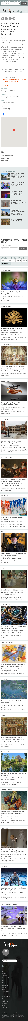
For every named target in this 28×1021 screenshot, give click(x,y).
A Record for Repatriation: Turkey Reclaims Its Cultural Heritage (12, 333)
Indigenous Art (7, 643)
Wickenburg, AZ (6, 109)
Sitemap (5, 976)
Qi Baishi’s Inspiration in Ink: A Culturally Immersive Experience (11, 598)
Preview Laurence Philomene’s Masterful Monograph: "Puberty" (11, 817)
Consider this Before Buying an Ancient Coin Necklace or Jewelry (13, 338)
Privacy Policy (14, 1016)
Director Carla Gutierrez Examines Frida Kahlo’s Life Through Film (14, 934)
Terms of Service (21, 1016)
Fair (2, 532)
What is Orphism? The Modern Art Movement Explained (12, 779)
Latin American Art (9, 904)
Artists (4, 1003)
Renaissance (6, 345)
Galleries (5, 1001)
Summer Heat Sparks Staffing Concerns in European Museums (11, 442)
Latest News (6, 985)
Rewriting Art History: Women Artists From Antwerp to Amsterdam (13, 480)
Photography (6, 270)
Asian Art (5, 568)
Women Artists (7, 457)
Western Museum (7, 155)
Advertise (5, 994)
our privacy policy (5, 1013)
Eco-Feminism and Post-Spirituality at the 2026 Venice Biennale (14, 627)
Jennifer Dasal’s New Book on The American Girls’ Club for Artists (12, 812)
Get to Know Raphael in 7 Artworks (13, 366)
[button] (2, 18)
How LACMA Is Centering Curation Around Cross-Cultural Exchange (12, 631)
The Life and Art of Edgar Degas (12, 590)
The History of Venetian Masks (17, 220)
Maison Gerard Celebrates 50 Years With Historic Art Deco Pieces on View (13, 525)
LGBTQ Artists (6, 790)
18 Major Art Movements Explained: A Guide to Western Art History (13, 370)
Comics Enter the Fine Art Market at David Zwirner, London (13, 889)
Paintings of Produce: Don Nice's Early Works (18, 202)
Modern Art (6, 752)
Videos (4, 989)
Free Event (4, 160)
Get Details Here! (5, 85)
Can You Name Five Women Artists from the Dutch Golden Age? (12, 484)
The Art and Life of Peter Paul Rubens (13, 710)
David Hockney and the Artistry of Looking (18, 184)
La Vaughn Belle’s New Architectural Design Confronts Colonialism (12, 740)
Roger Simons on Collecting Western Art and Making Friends (13, 554)
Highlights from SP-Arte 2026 (11, 926)
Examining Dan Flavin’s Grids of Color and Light (17, 193)
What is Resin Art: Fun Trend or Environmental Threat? (11, 783)
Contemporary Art (9, 604)
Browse (4, 999)
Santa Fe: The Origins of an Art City (12, 673)
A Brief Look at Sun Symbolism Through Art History (11, 329)
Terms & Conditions (8, 978)
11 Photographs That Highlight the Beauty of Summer (13, 293)
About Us (5, 971)
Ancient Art (6, 306)
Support (5, 973)
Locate (3, 114)
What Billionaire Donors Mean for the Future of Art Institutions (18, 176)
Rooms (4, 1005)
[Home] (7, 10)
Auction (4, 828)
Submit (24, 3)
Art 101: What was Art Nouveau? (11, 522)
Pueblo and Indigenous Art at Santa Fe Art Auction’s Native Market (13, 665)
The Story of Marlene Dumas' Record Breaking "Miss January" (13, 860)
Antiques (5, 495)
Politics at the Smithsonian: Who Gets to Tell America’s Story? (18, 212)
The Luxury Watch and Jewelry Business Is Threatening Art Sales (12, 851)
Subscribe (23, 248)
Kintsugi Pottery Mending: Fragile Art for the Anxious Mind (13, 593)
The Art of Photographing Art (10, 301)
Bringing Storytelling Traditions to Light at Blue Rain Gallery (12, 404)
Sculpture (5, 381)
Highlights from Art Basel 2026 (11, 558)
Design (4, 715)
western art (5, 158)
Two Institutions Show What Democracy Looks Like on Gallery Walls (13, 446)
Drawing (4, 866)
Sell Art (4, 1008)
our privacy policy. (5, 1015)
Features (5, 983)
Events (4, 987)
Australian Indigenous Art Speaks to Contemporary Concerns (12, 670)
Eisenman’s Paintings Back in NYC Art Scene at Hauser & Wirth (13, 821)
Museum (4, 419)
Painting (4, 679)
